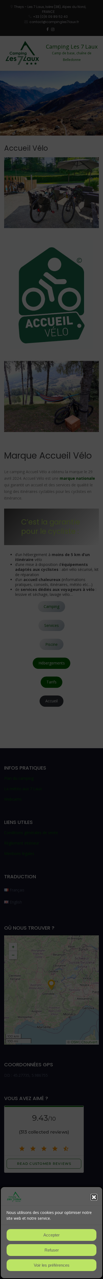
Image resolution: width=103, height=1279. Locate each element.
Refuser (51, 1250)
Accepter (51, 1235)
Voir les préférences (51, 1265)
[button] (94, 1197)
